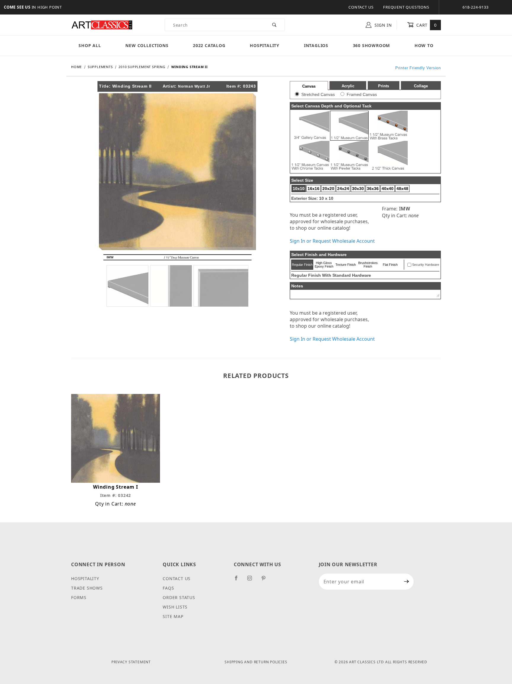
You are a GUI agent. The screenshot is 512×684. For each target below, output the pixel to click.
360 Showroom (371, 45)
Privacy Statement (131, 661)
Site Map (173, 616)
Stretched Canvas (318, 94)
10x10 (299, 188)
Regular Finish (302, 264)
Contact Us (361, 7)
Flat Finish (390, 264)
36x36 (373, 188)
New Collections (146, 45)
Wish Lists (175, 607)
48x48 (402, 188)
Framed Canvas (362, 94)
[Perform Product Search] (274, 25)
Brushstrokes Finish (368, 264)
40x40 (387, 188)
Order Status (179, 597)
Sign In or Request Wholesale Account (332, 241)
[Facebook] (239, 580)
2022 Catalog (209, 45)
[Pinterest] (266, 580)
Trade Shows (87, 588)
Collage (421, 86)
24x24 (343, 188)
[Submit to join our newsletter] (407, 582)
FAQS (168, 588)
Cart (426, 25)
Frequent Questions (406, 7)
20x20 (328, 188)
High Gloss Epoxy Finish (324, 264)
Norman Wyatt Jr (194, 86)
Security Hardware (425, 264)
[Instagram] (252, 580)
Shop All (90, 45)
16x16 (313, 188)
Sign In (382, 25)
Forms (79, 597)
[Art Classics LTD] (102, 24)
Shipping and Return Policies (256, 661)
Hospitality (264, 45)
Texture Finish (345, 264)
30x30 (358, 188)
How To (424, 45)
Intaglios (316, 45)
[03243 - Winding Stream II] (177, 171)
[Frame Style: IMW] (177, 280)
